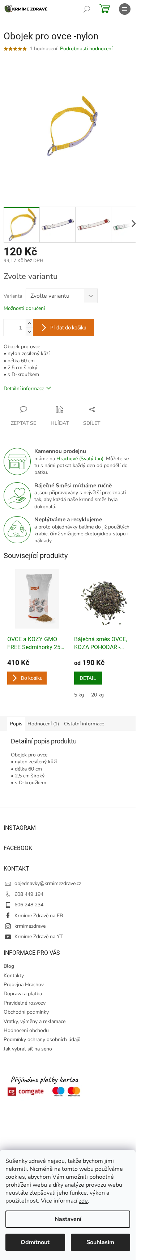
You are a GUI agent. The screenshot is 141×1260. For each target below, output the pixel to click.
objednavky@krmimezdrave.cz (47, 883)
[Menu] (125, 9)
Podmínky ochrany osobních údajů (42, 1039)
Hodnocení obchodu (26, 1030)
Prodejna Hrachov (24, 984)
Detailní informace (24, 388)
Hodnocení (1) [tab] (43, 723)
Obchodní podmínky (26, 1012)
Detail (88, 678)
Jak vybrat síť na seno (28, 1048)
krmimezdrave (30, 926)
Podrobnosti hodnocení (86, 48)
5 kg (79, 694)
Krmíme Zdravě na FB (38, 915)
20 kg (97, 694)
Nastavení (68, 1219)
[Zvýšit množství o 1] (29, 323)
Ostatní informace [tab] (84, 723)
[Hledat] (87, 9)
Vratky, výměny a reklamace (34, 1021)
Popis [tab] (16, 723)
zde (83, 1201)
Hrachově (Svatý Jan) (79, 458)
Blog (9, 966)
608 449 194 (28, 894)
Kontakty (14, 975)
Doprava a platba (23, 993)
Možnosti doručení (24, 308)
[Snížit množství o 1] (29, 332)
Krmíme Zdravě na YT (38, 936)
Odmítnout (35, 1242)
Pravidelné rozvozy (25, 1003)
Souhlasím (100, 1242)
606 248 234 (28, 904)
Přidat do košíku (68, 328)
